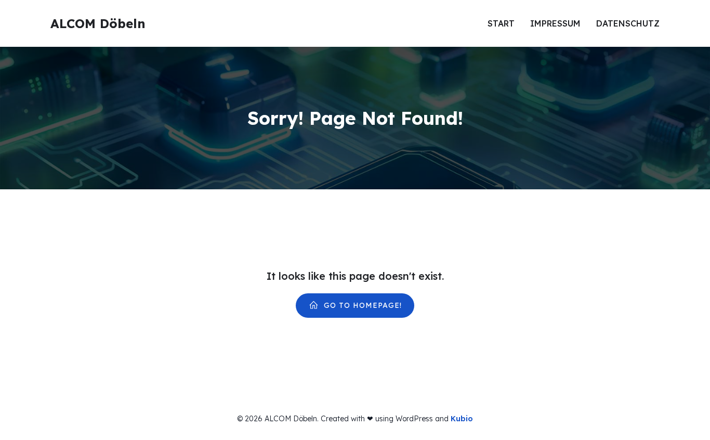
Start (501, 23)
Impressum (555, 23)
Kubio (462, 418)
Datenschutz (628, 23)
